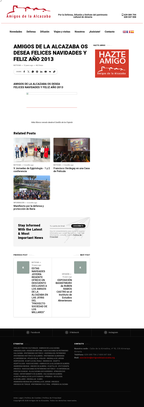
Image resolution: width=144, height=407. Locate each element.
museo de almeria (38, 366)
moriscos (48, 361)
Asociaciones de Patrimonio (56, 351)
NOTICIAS (17, 65)
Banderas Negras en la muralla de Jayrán (32, 382)
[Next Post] (80, 267)
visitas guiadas (21, 371)
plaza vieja (33, 358)
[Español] (132, 31)
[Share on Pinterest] (37, 72)
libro (40, 379)
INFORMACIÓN (19, 203)
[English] (125, 31)
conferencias (20, 358)
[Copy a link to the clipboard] (54, 72)
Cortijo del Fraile (34, 361)
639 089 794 (129, 14)
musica (18, 369)
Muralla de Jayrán (56, 358)
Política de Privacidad (52, 398)
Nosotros (80, 31)
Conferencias (63, 369)
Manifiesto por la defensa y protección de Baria (29, 207)
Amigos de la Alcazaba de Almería (54, 363)
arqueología (20, 351)
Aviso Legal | (19, 398)
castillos (52, 366)
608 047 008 (130, 17)
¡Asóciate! (94, 31)
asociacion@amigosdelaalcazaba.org (97, 357)
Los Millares (20, 379)
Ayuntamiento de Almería (31, 374)
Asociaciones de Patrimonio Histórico (39, 369)
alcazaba (19, 353)
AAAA (17, 374)
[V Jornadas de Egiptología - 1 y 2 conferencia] (32, 150)
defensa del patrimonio (55, 353)
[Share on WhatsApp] (33, 72)
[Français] (128, 31)
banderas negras (22, 366)
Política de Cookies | (34, 398)
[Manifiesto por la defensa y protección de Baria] (32, 187)
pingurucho (60, 371)
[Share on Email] (45, 72)
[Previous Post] (23, 267)
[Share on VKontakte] (50, 72)
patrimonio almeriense (54, 356)
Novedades (16, 31)
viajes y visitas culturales (26, 348)
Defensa (31, 31)
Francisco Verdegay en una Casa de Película (71, 170)
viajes (43, 358)
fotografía (64, 366)
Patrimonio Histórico (34, 353)
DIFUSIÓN (65, 274)
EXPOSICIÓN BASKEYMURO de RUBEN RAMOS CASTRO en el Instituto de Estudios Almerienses (64, 290)
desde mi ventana (35, 351)
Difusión (44, 31)
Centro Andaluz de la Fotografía (29, 376)
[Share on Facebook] (24, 72)
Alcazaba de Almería (53, 374)
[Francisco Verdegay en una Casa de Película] (71, 150)
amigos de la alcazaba (49, 348)
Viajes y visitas (62, 31)
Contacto (110, 31)
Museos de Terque (22, 384)
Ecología (58, 376)
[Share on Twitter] (28, 72)
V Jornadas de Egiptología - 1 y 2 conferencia (32, 170)
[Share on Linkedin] (41, 72)
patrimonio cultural (41, 384)
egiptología (20, 363)
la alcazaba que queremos (41, 371)
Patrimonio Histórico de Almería (29, 356)
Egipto (57, 361)
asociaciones (32, 363)
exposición (19, 361)
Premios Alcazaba (60, 384)
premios (49, 376)
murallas (32, 379)
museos (55, 382)
